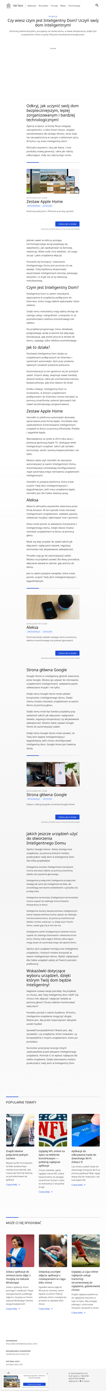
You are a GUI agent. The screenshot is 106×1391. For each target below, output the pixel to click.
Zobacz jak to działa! (67, 224)
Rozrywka (43, 5)
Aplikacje (31, 5)
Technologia (74, 5)
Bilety (63, 5)
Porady (54, 5)
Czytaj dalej (11, 1184)
